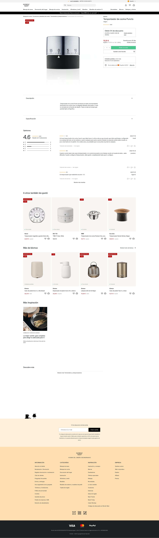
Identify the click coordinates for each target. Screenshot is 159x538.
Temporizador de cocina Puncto (75, 16)
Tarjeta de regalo (64, 487)
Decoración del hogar (41, 9)
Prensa (117, 478)
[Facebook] (74, 513)
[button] (107, 24)
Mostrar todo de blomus (126, 248)
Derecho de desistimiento (42, 503)
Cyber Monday (92, 503)
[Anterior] (28, 51)
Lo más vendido (92, 484)
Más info (132, 65)
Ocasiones (91, 487)
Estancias (90, 490)
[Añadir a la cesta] (49, 239)
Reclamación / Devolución (42, 469)
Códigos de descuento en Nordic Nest (98, 506)
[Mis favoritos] (130, 5)
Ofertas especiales (93, 475)
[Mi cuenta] (126, 5)
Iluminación (65, 9)
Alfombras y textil (75, 9)
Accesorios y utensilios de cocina (41, 16)
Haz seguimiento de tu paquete (43, 484)
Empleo (117, 472)
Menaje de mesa (28, 9)
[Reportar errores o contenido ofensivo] (135, 146)
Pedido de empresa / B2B (42, 500)
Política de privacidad (41, 490)
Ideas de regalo (92, 493)
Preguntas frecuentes (41, 478)
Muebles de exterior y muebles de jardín (71, 484)
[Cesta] (134, 5)
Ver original (77, 146)
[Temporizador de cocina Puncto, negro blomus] (63, 51)
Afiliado (117, 475)
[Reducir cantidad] (104, 47)
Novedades (114, 9)
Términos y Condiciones (41, 487)
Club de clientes (39, 475)
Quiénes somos (119, 466)
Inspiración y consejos (94, 466)
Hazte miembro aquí (128, 33)
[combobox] (132, 1)
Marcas (121, 9)
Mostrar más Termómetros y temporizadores (69, 373)
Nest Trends (91, 497)
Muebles (85, 9)
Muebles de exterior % (96, 9)
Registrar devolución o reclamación (44, 472)
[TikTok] (85, 513)
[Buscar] (65, 5)
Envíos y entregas (40, 481)
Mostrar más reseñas (79, 182)
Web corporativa (119, 469)
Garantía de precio (40, 497)
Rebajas (90, 478)
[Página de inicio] (26, 5)
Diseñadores (91, 472)
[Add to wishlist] (45, 239)
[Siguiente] (97, 51)
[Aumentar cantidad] (109, 47)
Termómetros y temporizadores (59, 16)
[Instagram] (79, 513)
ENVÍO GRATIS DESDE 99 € (80, 1)
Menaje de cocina (54, 9)
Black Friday (91, 500)
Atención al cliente (40, 466)
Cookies (37, 493)
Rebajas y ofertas (131, 9)
